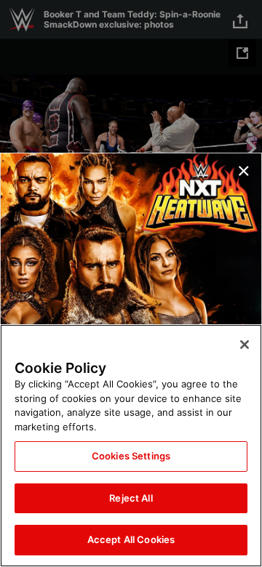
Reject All (130, 498)
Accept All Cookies (131, 539)
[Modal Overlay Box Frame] (131, 283)
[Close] (245, 345)
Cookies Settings (131, 456)
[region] (131, 445)
